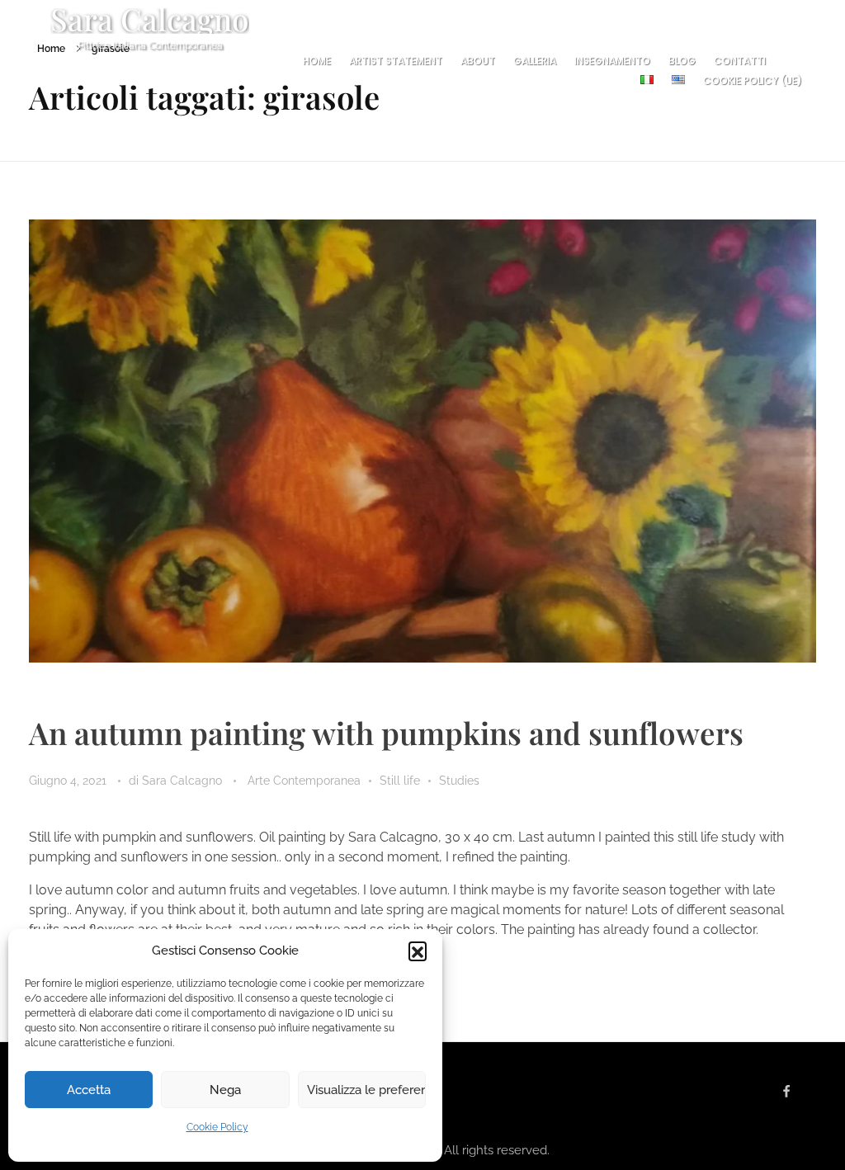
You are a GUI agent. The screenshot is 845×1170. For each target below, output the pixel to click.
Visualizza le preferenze (366, 1090)
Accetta (89, 1090)
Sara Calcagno (183, 780)
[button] (417, 950)
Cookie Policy (217, 1127)
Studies (459, 780)
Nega (225, 1090)
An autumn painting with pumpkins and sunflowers (386, 732)
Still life (400, 780)
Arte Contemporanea (304, 780)
